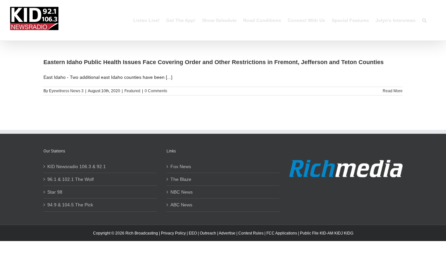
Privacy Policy (173, 233)
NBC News (181, 192)
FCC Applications (281, 233)
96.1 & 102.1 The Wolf (70, 179)
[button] (424, 20)
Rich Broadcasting (141, 233)
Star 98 (54, 192)
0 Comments (156, 91)
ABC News (181, 204)
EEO (193, 233)
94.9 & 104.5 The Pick (70, 204)
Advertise (227, 233)
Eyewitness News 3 (66, 91)
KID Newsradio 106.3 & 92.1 (76, 166)
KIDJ (338, 233)
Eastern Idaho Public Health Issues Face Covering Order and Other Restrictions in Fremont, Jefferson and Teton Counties (213, 62)
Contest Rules (250, 233)
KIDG (348, 233)
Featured (132, 91)
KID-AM (326, 233)
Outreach (208, 233)
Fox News (180, 166)
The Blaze (180, 179)
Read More (393, 91)
